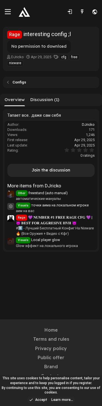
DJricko (17, 57)
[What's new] (82, 12)
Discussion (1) (44, 99)
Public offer (51, 357)
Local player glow (39, 240)
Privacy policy (51, 348)
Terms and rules (51, 339)
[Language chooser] (94, 12)
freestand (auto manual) (43, 193)
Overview (15, 99)
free (74, 57)
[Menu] (7, 12)
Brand (51, 366)
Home (51, 330)
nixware (15, 63)
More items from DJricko (34, 186)
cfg (63, 57)
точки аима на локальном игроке (53, 205)
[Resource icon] (10, 206)
